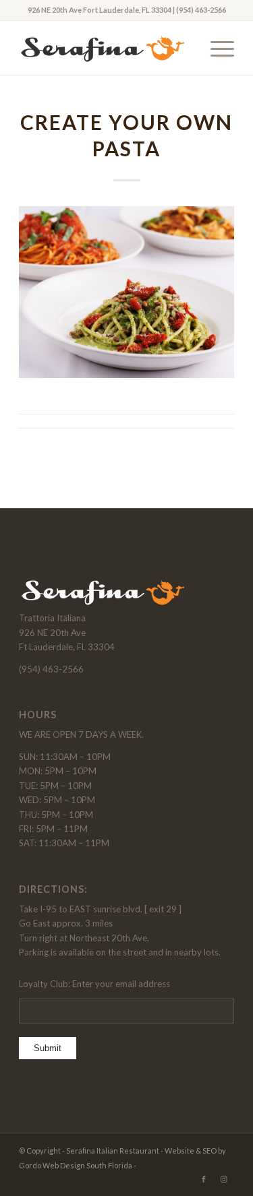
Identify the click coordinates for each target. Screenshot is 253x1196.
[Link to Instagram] (224, 1179)
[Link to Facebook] (204, 1179)
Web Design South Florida (87, 1165)
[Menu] (215, 48)
